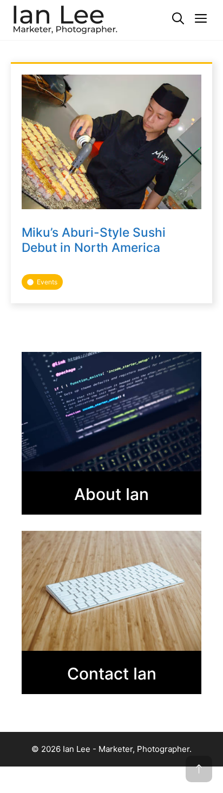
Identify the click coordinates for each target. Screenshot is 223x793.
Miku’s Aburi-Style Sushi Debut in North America (94, 240)
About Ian (111, 494)
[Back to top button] (199, 769)
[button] (178, 18)
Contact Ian (111, 673)
